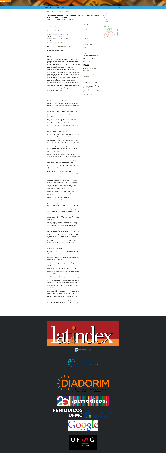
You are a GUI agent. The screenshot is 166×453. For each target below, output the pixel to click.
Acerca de (63, 7)
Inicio (48, 11)
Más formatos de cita (88, 94)
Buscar (118, 7)
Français (105, 19)
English (104, 15)
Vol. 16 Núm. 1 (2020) (60, 11)
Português (105, 21)
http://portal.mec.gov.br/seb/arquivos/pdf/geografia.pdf (59, 114)
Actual (46, 7)
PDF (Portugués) (88, 24)
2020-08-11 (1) (86, 38)
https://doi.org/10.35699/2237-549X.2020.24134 (60, 46)
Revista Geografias (52, 5)
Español (105, 17)
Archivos (52, 7)
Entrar (4, 1)
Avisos (57, 7)
